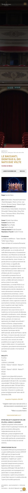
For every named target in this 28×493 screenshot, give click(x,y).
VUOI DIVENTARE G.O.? (14, 415)
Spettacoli (4, 151)
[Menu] (25, 4)
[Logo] (6, 3)
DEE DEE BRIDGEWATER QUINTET (16, 488)
